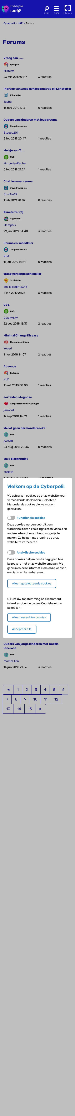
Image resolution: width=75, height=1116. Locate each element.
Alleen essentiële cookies (29, 617)
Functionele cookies (31, 518)
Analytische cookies (31, 552)
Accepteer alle (21, 629)
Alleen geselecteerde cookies (31, 583)
